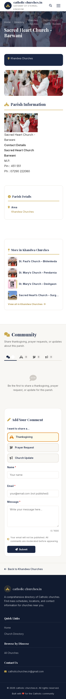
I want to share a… (18, 428)
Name (11, 467)
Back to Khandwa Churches (25, 569)
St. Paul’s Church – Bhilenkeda (38, 261)
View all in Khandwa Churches (25, 304)
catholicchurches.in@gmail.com (26, 671)
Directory (19, 22)
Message (13, 501)
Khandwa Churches (33, 22)
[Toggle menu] (58, 5)
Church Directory (14, 633)
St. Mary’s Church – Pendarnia (38, 272)
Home (7, 22)
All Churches (11, 653)
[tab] (10, 357)
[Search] (50, 6)
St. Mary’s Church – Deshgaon (37, 283)
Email (11, 486)
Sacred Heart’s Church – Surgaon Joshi (39, 295)
